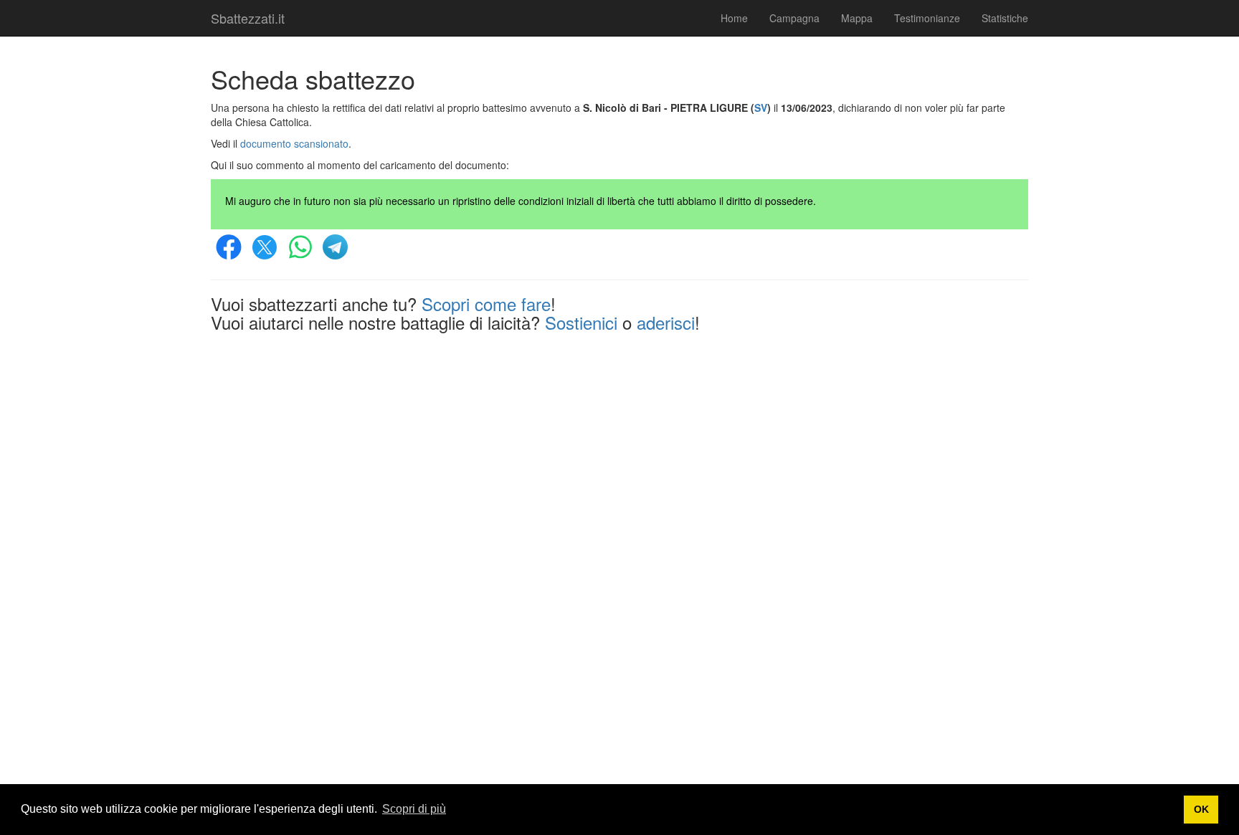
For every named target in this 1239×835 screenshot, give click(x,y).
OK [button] (1201, 809)
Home (734, 18)
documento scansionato (294, 143)
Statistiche (1005, 18)
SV (760, 107)
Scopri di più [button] (414, 809)
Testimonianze (927, 18)
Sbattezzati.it (248, 18)
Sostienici (581, 322)
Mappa (857, 18)
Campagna (794, 18)
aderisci (666, 322)
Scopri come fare (486, 303)
